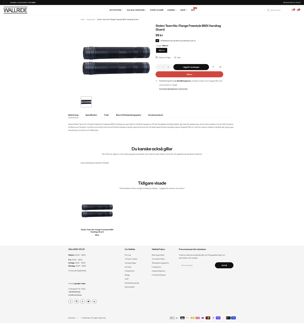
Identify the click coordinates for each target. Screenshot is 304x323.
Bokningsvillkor (158, 255)
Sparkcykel (91, 19)
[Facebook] (70, 301)
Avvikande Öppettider (77, 271)
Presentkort (130, 271)
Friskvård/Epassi (159, 275)
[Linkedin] (94, 301)
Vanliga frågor (130, 263)
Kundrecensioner (155, 115)
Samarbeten (130, 287)
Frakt (106, 115)
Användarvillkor (158, 259)
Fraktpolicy (156, 267)
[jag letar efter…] (268, 10)
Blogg (127, 275)
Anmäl (224, 265)
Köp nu (189, 74)
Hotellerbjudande (132, 283)
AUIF (127, 279)
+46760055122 (74, 292)
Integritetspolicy (158, 271)
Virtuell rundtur (131, 259)
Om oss (128, 255)
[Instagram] (76, 301)
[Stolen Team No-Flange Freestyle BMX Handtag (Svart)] (97, 210)
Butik (83, 19)
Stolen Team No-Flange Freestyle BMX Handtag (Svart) (97, 230)
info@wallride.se (75, 295)
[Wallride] (15, 10)
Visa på (77, 283)
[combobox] (277, 10)
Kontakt (128, 267)
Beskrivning (73, 115)
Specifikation (91, 115)
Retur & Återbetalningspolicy (128, 115)
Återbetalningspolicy (160, 263)
